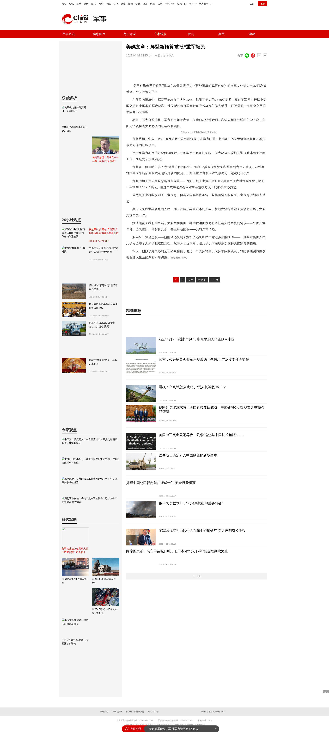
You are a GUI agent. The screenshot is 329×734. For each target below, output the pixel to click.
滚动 (252, 34)
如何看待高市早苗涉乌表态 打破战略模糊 (103, 306)
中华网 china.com (76, 19)
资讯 (71, 3)
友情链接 (189, 725)
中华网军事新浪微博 (135, 711)
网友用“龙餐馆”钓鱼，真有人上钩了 (103, 362)
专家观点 (160, 34)
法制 (159, 3)
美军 (221, 34)
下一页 (214, 280)
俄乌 (191, 34)
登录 (263, 4)
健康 (137, 3)
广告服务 (140, 725)
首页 (64, 3)
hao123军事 (153, 711)
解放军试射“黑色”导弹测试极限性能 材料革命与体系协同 (103, 231)
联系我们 (150, 725)
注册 (252, 4)
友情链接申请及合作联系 (212, 711)
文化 (115, 3)
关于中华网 (129, 725)
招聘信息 (160, 725)
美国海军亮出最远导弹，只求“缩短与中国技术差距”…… (201, 435)
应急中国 (182, 3)
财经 (86, 3)
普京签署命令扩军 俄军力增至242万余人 (173, 728)
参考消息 (168, 55)
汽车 (101, 3)
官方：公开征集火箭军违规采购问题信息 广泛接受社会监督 (204, 359)
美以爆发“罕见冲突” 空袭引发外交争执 (103, 287)
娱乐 (93, 3)
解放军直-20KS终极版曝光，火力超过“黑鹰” (102, 324)
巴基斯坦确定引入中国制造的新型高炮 (188, 455)
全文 (190, 280)
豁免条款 (179, 725)
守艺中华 (169, 3)
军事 (78, 3)
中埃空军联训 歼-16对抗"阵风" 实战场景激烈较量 (103, 250)
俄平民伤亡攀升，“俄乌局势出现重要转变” (191, 503)
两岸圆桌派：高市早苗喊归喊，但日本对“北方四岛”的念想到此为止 (177, 551)
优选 (152, 3)
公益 (145, 3)
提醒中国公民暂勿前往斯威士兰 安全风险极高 (161, 483)
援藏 (123, 3)
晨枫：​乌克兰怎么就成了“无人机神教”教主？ (192, 387)
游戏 (108, 3)
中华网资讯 (117, 711)
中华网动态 (200, 725)
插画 (130, 3)
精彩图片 (99, 34)
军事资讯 (68, 34)
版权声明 (169, 725)
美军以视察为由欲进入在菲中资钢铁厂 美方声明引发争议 (202, 531)
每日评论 (130, 34)
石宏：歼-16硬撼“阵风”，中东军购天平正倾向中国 (197, 339)
